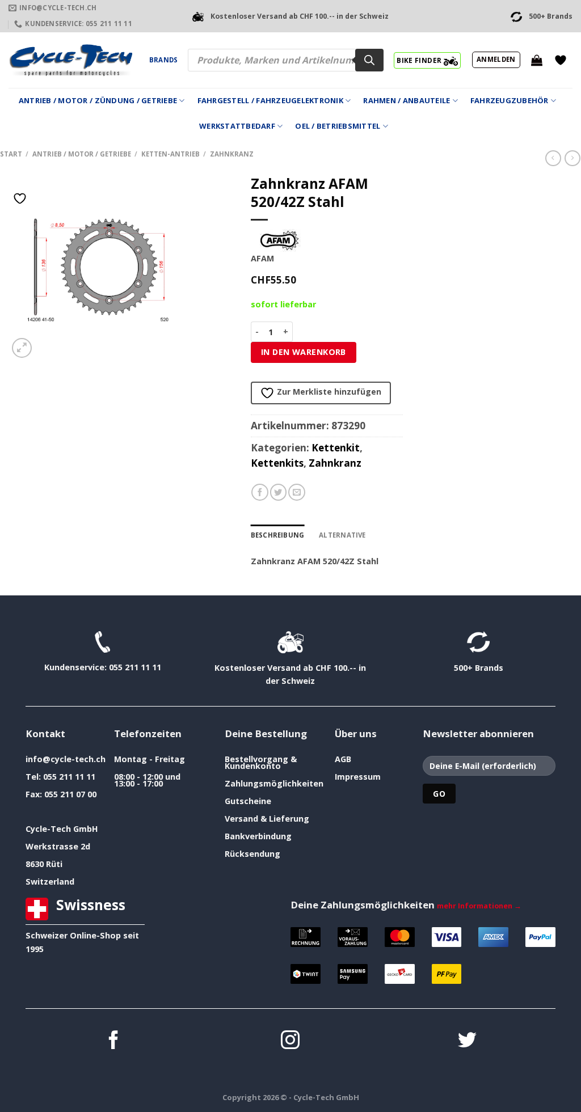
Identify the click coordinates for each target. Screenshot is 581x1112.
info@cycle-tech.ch (66, 759)
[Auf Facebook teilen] (259, 492)
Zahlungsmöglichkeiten (274, 783)
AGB (343, 759)
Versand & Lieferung (267, 818)
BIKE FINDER (420, 60)
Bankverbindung (258, 836)
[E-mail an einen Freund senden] (296, 492)
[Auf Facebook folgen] (113, 1041)
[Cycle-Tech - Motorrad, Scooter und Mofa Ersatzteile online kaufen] (70, 60)
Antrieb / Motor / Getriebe (81, 154)
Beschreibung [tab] (278, 535)
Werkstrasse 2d (58, 846)
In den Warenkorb (303, 351)
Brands (163, 60)
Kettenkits (277, 463)
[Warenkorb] (536, 60)
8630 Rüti (44, 864)
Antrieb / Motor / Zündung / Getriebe (98, 100)
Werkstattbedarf (237, 126)
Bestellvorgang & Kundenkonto (261, 762)
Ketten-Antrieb (170, 154)
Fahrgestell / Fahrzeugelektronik (270, 100)
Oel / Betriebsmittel (337, 126)
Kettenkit (335, 447)
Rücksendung (252, 853)
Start (11, 154)
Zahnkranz (232, 154)
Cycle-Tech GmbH (62, 828)
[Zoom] (22, 348)
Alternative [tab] (342, 535)
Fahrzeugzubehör (509, 100)
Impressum (358, 776)
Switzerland (50, 881)
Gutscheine (248, 801)
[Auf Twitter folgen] (467, 1041)
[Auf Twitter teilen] (278, 492)
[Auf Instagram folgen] (290, 1041)
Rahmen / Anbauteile (406, 100)
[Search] (369, 60)
